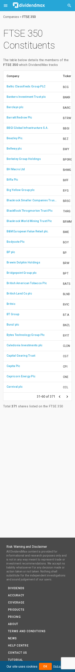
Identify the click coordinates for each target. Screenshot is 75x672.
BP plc (11, 252)
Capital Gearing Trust (21, 355)
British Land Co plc (19, 293)
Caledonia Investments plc (24, 345)
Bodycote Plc (16, 241)
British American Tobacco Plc (27, 283)
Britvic (11, 303)
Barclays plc (15, 107)
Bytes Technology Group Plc (26, 334)
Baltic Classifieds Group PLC (26, 86)
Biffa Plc (12, 179)
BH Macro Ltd (16, 169)
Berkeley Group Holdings (24, 158)
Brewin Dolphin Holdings (23, 262)
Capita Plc (13, 366)
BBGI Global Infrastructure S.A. (27, 127)
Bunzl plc (13, 324)
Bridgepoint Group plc (22, 272)
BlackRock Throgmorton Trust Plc (30, 210)
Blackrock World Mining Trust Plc (29, 221)
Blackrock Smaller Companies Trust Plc (32, 200)
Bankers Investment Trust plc (26, 96)
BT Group (13, 314)
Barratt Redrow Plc (19, 117)
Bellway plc (14, 148)
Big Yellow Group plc (21, 190)
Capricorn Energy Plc (21, 376)
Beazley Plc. (15, 138)
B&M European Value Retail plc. (28, 231)
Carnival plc (15, 386)
